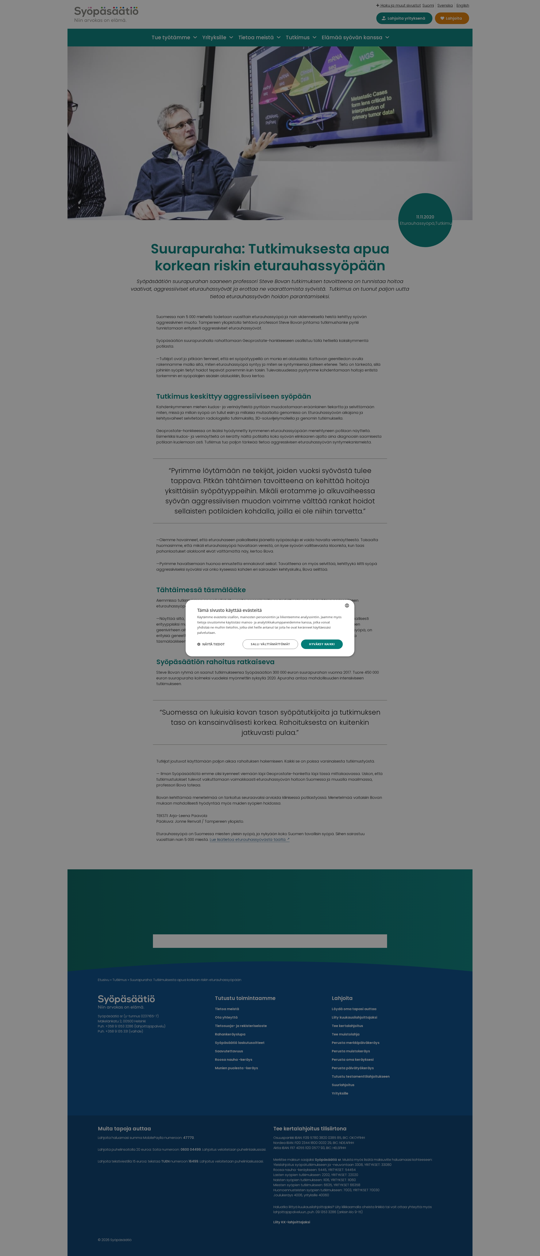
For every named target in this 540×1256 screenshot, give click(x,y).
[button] (211, 644)
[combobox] (347, 605)
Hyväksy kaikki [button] (322, 644)
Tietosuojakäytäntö (230, 632)
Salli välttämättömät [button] (270, 644)
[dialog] (270, 628)
